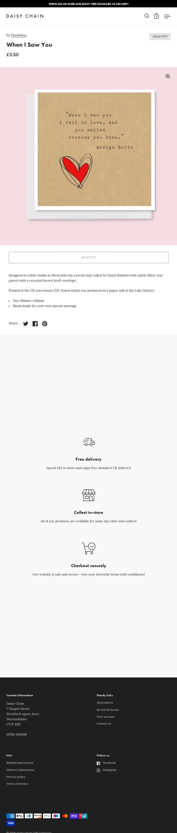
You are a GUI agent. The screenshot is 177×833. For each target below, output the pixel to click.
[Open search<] (147, 16)
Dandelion (18, 35)
